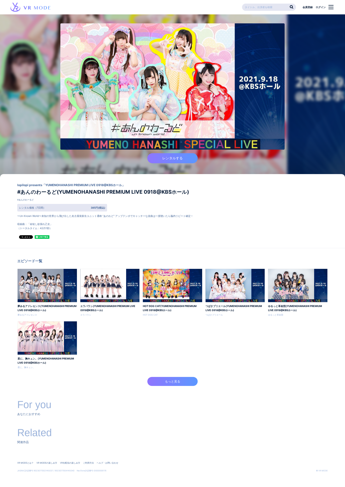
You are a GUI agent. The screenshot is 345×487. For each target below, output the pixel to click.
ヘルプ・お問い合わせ (107, 462)
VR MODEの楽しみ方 (46, 462)
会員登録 (308, 7)
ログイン (321, 7)
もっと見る (172, 381)
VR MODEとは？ (25, 462)
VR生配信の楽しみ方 (70, 462)
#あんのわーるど (25, 199)
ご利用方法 (88, 462)
